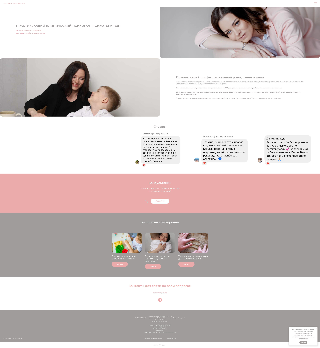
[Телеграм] (160, 300)
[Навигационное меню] (315, 3)
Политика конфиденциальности (153, 338)
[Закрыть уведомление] (316, 328)
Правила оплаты (171, 338)
